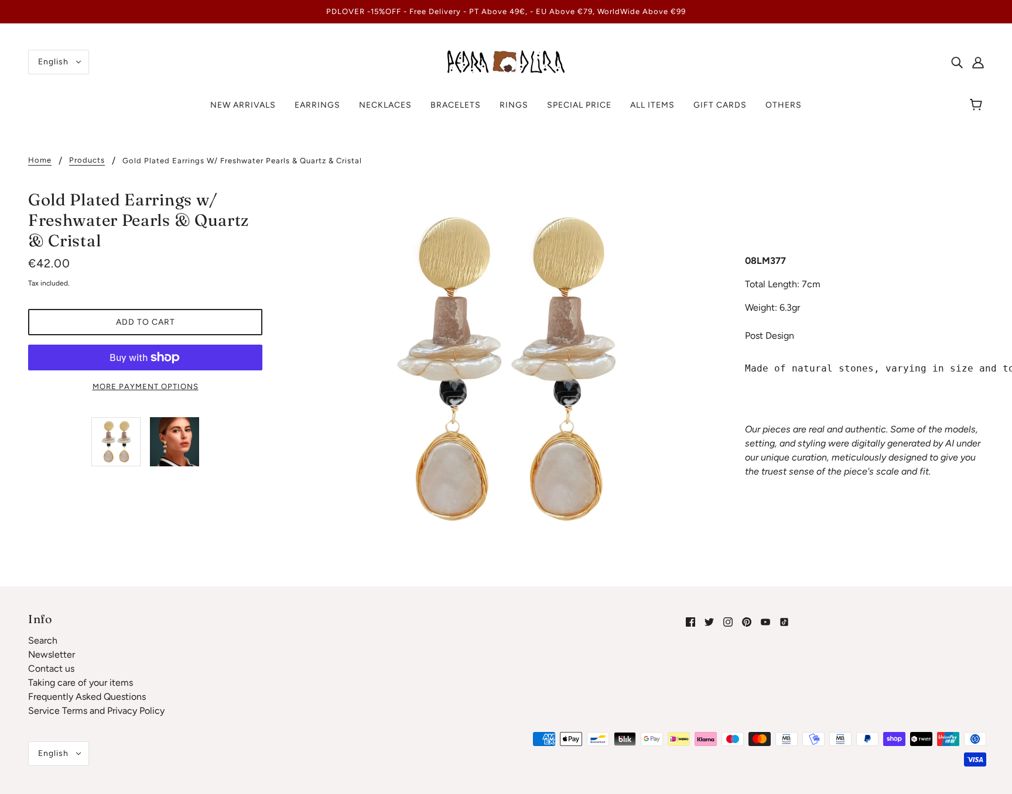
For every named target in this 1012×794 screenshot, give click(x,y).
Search (42, 640)
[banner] (506, 61)
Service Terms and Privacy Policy (96, 710)
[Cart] (977, 105)
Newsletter (51, 654)
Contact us (51, 668)
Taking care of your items (80, 682)
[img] (956, 62)
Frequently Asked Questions (87, 696)
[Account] (978, 62)
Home (40, 160)
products (87, 160)
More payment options (146, 386)
